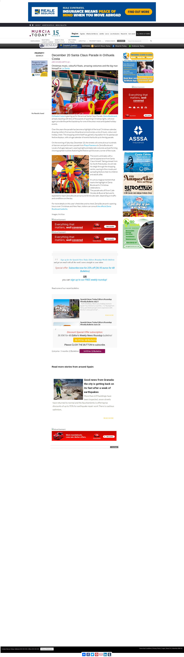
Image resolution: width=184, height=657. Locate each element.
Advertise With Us (177, 648)
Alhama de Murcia (92, 34)
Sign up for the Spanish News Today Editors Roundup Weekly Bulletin (87, 259)
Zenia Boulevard (110, 116)
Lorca (107, 34)
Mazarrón (124, 34)
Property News (95, 41)
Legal (163, 648)
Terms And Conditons (145, 648)
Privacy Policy (157, 648)
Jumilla (101, 34)
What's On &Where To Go (60, 41)
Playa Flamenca (90, 145)
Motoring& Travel (72, 41)
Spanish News (110, 41)
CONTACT (38, 25)
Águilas (82, 34)
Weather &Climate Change (47, 41)
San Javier (131, 34)
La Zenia (66, 68)
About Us (168, 648)
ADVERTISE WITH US (48, 25)
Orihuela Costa (58, 116)
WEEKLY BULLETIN (61, 25)
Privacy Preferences (46, 649)
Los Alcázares (114, 34)
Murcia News (35, 41)
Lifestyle (82, 41)
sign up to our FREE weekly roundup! (89, 279)
